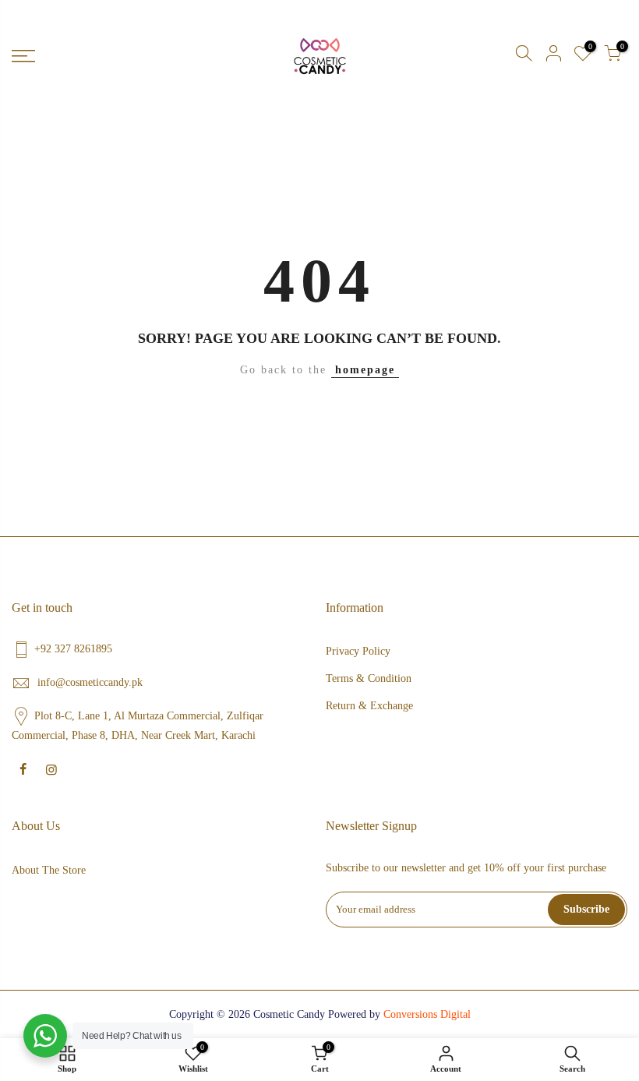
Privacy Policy (358, 651)
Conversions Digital (427, 1014)
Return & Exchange (369, 706)
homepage (365, 370)
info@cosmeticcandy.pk (90, 682)
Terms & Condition (368, 678)
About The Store (49, 870)
